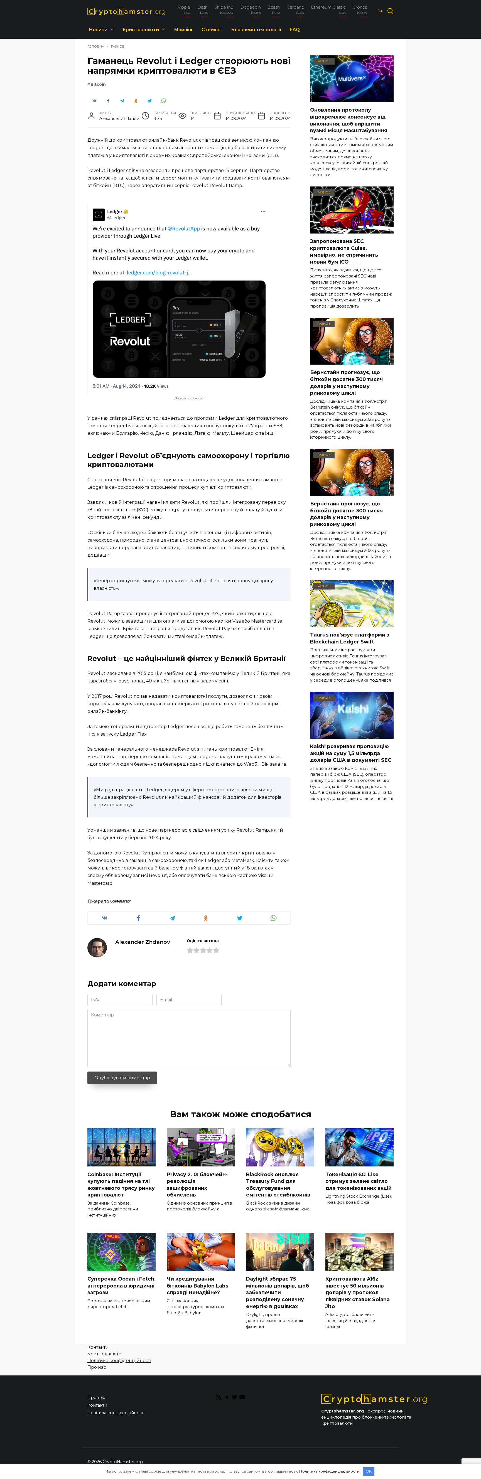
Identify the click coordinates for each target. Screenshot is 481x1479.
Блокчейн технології (256, 29)
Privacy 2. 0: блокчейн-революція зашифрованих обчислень (197, 1184)
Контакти (98, 1347)
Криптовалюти (140, 29)
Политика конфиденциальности (329, 1471)
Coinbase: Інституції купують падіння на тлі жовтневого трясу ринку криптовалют (121, 1184)
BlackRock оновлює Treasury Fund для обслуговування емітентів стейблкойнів (278, 1184)
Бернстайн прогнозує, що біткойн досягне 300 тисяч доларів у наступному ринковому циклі (346, 382)
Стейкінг (212, 29)
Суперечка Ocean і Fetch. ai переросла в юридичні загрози (121, 1285)
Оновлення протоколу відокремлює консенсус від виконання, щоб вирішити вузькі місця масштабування (348, 120)
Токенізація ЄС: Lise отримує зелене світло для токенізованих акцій (358, 1181)
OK (369, 1471)
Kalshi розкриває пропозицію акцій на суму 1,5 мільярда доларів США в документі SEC (350, 753)
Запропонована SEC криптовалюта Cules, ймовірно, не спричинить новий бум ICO (344, 251)
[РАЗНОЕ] (352, 98)
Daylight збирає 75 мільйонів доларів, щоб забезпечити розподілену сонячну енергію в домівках (277, 1292)
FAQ (295, 29)
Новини (98, 29)
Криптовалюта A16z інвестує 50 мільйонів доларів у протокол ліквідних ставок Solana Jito (357, 1292)
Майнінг (183, 29)
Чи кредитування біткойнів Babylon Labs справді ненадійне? (197, 1285)
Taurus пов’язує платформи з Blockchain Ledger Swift (349, 638)
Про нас (96, 1367)
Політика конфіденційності (119, 1360)
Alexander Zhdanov (142, 941)
